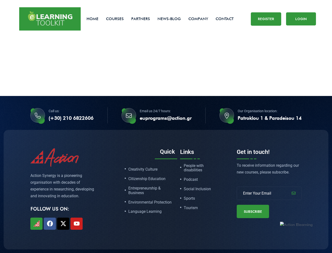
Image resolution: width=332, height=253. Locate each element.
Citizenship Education (147, 179)
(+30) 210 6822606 (71, 118)
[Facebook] (50, 224)
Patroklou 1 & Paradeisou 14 (270, 118)
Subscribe (253, 211)
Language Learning (145, 211)
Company (198, 18)
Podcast (191, 179)
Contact (225, 18)
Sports (189, 198)
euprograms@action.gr (166, 118)
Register (266, 18)
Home (92, 18)
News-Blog (169, 18)
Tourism (191, 208)
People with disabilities (194, 168)
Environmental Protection (150, 202)
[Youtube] (76, 224)
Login (301, 18)
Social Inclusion (197, 189)
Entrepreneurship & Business (144, 190)
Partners (140, 18)
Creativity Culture (142, 169)
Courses (115, 18)
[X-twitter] (63, 224)
